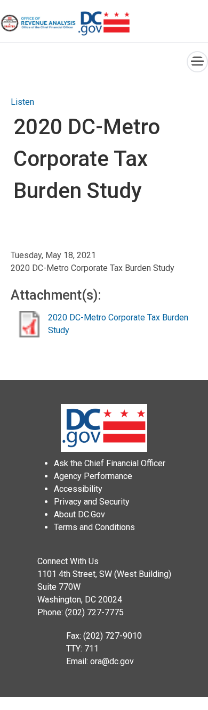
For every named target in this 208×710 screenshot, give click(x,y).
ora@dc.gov (112, 661)
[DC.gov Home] (104, 23)
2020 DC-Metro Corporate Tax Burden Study (118, 323)
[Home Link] (38, 23)
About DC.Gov (79, 514)
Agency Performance (93, 476)
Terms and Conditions (94, 527)
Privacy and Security (92, 502)
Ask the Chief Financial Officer (109, 463)
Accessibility (78, 489)
